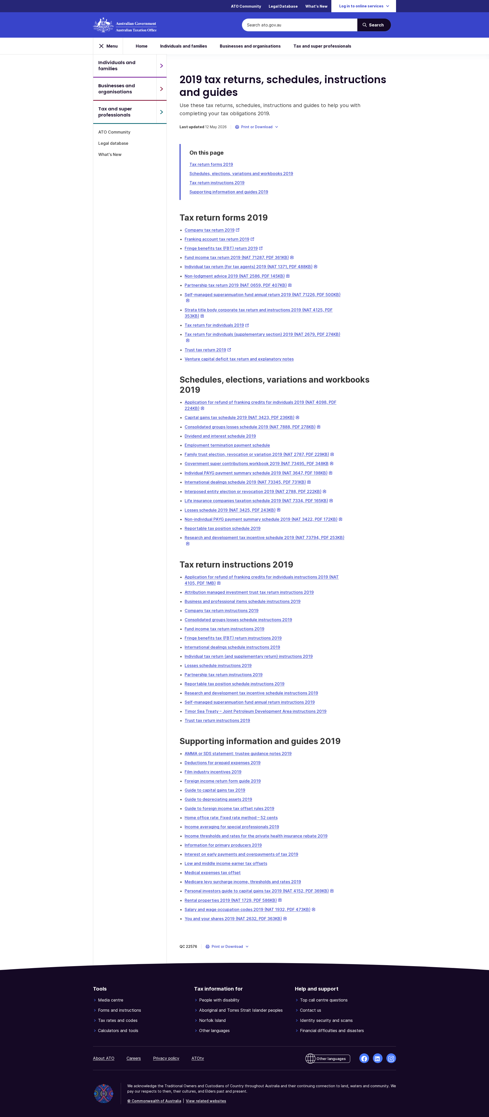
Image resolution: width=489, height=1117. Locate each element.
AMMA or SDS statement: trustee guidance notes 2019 (238, 753)
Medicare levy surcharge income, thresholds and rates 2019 (243, 881)
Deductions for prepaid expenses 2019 (223, 762)
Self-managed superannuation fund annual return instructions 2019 (250, 702)
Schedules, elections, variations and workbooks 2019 (241, 173)
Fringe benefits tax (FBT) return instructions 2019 (233, 638)
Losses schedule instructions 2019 (218, 665)
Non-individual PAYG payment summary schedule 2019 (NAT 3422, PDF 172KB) (264, 519)
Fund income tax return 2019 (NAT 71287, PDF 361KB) (239, 257)
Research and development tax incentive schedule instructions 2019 (251, 692)
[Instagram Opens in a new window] (391, 1058)
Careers (134, 1058)
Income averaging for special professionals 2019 (232, 826)
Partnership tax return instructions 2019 (224, 674)
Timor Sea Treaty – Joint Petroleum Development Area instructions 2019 (256, 711)
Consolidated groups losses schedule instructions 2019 (238, 619)
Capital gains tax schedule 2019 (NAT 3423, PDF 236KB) (242, 417)
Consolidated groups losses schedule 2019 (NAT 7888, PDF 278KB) (253, 426)
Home (141, 46)
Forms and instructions (119, 1010)
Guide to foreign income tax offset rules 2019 (229, 808)
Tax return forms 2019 (211, 164)
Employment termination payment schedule (227, 445)
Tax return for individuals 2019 (217, 325)
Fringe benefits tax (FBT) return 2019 (224, 248)
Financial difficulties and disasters (332, 1030)
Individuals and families (183, 46)
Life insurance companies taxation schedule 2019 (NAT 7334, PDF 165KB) (259, 500)
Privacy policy (166, 1058)
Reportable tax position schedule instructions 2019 (234, 683)
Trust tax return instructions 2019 (217, 720)
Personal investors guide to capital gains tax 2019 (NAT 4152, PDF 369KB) (259, 890)
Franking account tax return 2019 (219, 239)
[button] (257, 127)
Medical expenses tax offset (213, 872)
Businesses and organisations (250, 46)
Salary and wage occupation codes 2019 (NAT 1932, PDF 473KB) (250, 909)
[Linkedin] (378, 1058)
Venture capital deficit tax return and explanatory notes (239, 358)
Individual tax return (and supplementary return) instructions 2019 (249, 656)
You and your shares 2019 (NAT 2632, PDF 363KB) (236, 918)
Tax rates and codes (118, 1020)
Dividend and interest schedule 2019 (220, 436)
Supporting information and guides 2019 (228, 191)
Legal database (113, 143)
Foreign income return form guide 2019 (223, 781)
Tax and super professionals (322, 46)
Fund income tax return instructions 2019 (224, 628)
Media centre (110, 1000)
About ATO (103, 1058)
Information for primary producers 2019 (223, 845)
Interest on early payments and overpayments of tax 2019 (241, 854)
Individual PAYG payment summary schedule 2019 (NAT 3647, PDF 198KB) (259, 472)
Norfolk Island (212, 1020)
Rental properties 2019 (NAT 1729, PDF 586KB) (233, 900)
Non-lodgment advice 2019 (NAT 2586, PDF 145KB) (237, 276)
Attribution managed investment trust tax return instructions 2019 (249, 592)
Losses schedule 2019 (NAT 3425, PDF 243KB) (233, 510)
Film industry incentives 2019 (213, 771)
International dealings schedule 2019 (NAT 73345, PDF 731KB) (248, 482)
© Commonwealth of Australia (154, 1101)
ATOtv (198, 1058)
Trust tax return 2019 (208, 349)
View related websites (206, 1101)
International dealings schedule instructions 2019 (232, 647)
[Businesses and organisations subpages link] (161, 89)
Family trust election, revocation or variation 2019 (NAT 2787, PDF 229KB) (259, 454)
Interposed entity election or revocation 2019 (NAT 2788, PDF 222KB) (256, 491)
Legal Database (283, 6)
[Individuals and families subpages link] (161, 65)
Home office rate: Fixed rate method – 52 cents (231, 817)
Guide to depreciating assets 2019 (218, 799)
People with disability (219, 1000)
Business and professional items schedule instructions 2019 (243, 601)
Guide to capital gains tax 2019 (215, 790)
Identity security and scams (326, 1020)
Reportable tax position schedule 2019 (223, 528)
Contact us (310, 1010)
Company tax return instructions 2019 (222, 610)
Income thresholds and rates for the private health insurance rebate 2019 (256, 835)
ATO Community (246, 6)
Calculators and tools (118, 1030)
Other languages (214, 1030)
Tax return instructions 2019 (216, 182)
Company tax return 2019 (212, 230)
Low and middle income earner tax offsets (226, 863)
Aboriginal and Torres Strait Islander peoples (241, 1010)
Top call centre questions (324, 1000)
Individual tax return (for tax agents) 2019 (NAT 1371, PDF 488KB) (251, 266)
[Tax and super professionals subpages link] (161, 112)
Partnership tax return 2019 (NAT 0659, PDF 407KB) (238, 285)
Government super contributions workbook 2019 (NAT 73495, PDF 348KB (259, 463)
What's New (316, 6)
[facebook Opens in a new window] (364, 1058)
